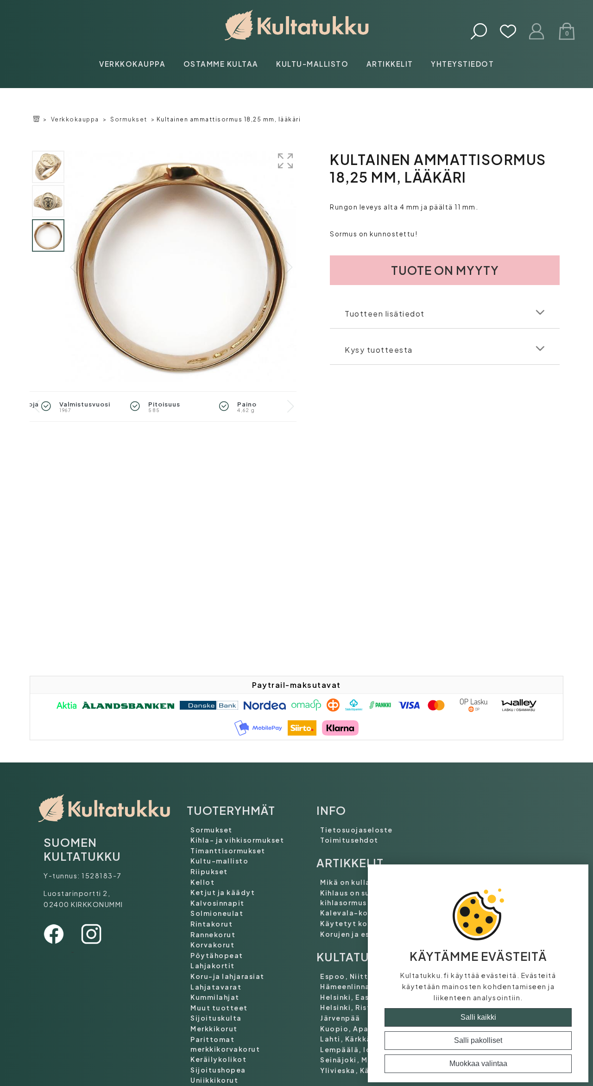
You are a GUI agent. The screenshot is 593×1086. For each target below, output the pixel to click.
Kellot (202, 882)
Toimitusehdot (349, 840)
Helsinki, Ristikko (353, 1007)
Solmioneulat (216, 913)
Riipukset (209, 871)
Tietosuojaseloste (356, 830)
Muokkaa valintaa (478, 1063)
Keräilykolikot (218, 1059)
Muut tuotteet (219, 1007)
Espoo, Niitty (346, 976)
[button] (289, 267)
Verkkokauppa (132, 63)
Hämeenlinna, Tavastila (365, 986)
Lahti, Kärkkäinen (354, 1039)
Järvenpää (340, 1018)
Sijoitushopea (218, 1070)
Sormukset (128, 119)
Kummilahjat (215, 997)
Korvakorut (212, 944)
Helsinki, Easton (351, 997)
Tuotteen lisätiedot (385, 313)
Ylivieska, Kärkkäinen (361, 1070)
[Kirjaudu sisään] (537, 32)
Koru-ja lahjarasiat (227, 976)
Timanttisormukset (227, 850)
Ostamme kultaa (221, 63)
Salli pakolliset (478, 1040)
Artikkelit (389, 63)
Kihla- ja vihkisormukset (237, 840)
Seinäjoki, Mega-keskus (366, 1059)
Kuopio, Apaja (348, 1028)
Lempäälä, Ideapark (359, 1049)
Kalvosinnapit (217, 903)
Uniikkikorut (214, 1080)
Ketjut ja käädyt (222, 892)
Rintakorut (211, 924)
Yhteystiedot (462, 63)
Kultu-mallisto (312, 63)
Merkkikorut (214, 1028)
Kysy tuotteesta (379, 350)
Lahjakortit (212, 965)
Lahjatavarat (215, 987)
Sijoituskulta (216, 1018)
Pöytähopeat (216, 955)
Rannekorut (212, 934)
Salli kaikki (478, 1017)
